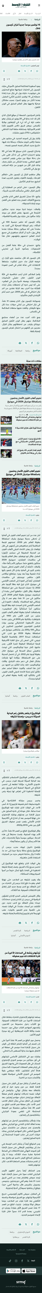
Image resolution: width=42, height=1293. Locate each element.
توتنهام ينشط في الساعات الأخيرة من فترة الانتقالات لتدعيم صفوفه (22, 952)
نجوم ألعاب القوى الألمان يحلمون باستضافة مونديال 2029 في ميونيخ (23, 471)
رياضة (27, 349)
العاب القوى (25, 694)
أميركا (10, 349)
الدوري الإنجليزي (24, 1230)
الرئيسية (38, 12)
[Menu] (40, 4)
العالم (20, 12)
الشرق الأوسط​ (28, 12)
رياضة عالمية (23, 17)
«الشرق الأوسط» (25, 64)
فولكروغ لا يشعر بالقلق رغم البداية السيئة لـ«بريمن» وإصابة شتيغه (23, 713)
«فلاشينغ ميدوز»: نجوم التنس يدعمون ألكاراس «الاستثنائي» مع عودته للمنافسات (28, 440)
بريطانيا (16, 1235)
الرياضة (37, 17)
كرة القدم (17, 928)
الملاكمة (18, 349)
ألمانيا (7, 694)
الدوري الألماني (24, 933)
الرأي (14, 12)
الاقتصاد (7, 12)
